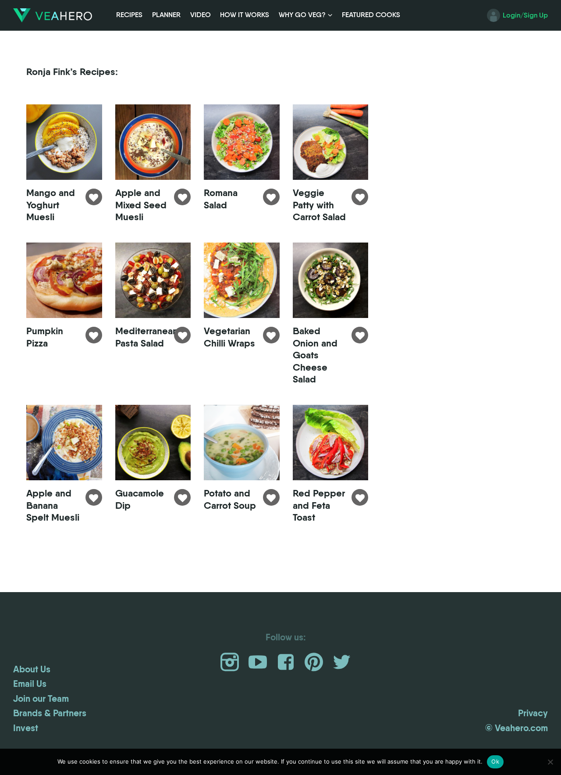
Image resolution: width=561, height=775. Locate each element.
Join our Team (41, 698)
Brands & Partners (49, 713)
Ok (495, 761)
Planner (166, 15)
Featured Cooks (371, 15)
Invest (25, 728)
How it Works (244, 15)
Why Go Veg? (302, 15)
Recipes (129, 15)
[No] (550, 761)
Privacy (533, 713)
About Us (31, 669)
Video (200, 15)
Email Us (29, 683)
